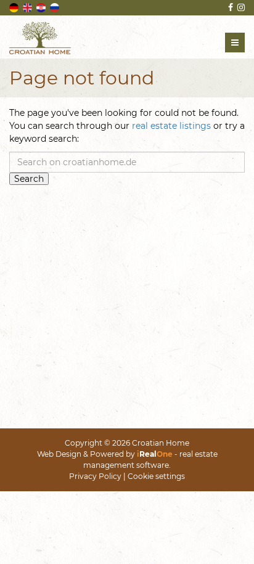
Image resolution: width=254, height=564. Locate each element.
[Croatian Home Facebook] (229, 7)
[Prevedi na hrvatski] (41, 6)
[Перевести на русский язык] (55, 6)
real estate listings (171, 125)
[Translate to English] (28, 6)
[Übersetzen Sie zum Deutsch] (14, 6)
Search (29, 178)
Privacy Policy (95, 476)
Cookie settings (156, 476)
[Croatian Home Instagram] (240, 7)
